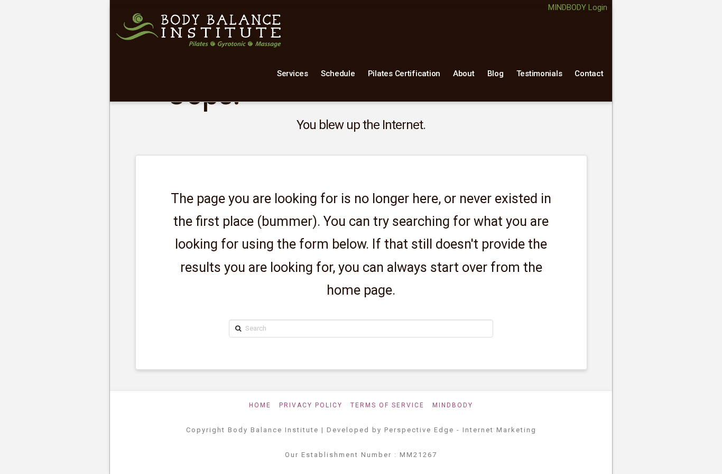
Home (260, 405)
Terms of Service (387, 405)
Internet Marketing (499, 430)
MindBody (452, 405)
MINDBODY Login (577, 7)
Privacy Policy (311, 405)
